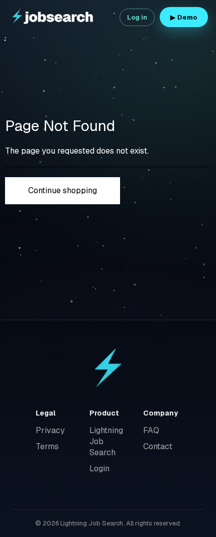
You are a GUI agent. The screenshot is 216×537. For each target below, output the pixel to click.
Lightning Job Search (106, 441)
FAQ (151, 430)
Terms (47, 446)
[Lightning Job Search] (53, 17)
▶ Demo (183, 17)
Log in (137, 17)
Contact (157, 446)
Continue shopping (62, 190)
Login (99, 468)
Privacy (50, 430)
